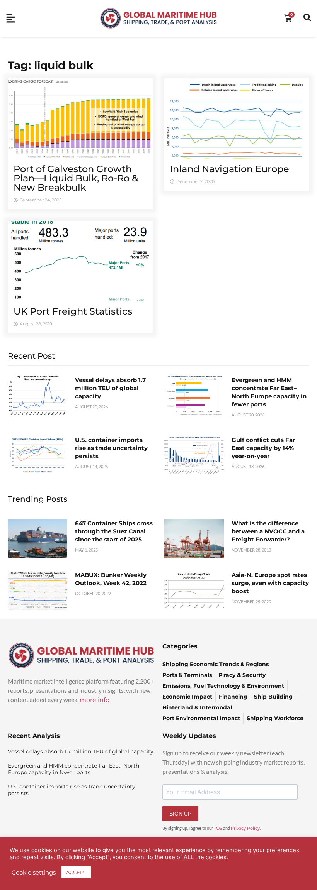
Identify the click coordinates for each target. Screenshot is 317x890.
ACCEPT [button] (76, 872)
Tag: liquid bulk (50, 65)
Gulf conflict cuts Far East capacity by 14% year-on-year (263, 448)
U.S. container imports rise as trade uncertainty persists (111, 448)
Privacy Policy (245, 828)
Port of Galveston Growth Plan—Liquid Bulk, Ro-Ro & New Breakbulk (76, 178)
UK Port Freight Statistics (73, 311)
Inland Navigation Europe (229, 168)
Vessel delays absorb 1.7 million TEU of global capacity (110, 388)
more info (94, 700)
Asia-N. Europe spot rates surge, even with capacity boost (270, 583)
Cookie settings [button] (34, 872)
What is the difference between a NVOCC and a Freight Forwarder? (268, 531)
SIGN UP (180, 813)
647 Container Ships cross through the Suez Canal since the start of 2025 (114, 531)
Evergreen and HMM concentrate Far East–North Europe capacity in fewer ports (73, 769)
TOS (218, 828)
